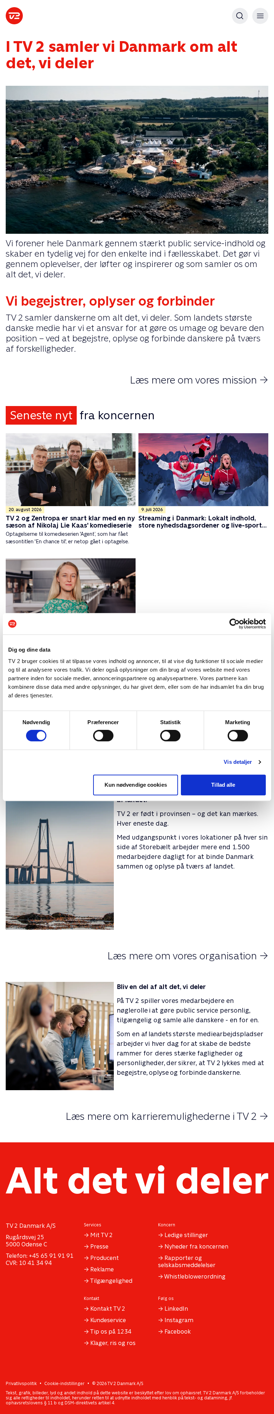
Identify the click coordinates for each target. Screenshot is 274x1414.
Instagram (178, 1320)
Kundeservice (108, 1320)
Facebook (177, 1331)
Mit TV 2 (101, 1235)
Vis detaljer (238, 762)
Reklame (102, 1269)
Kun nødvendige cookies (136, 785)
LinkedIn (176, 1308)
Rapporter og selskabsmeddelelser (186, 1262)
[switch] (103, 735)
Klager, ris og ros (113, 1343)
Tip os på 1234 (110, 1331)
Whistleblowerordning (194, 1276)
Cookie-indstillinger (64, 1383)
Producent (104, 1258)
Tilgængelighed (111, 1280)
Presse (99, 1246)
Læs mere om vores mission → (199, 380)
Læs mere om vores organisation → (187, 955)
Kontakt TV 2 (107, 1308)
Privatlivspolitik (21, 1383)
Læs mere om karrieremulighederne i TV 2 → (167, 1116)
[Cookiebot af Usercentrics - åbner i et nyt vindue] (234, 623)
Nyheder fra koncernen (196, 1246)
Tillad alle (223, 785)
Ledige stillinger (186, 1235)
